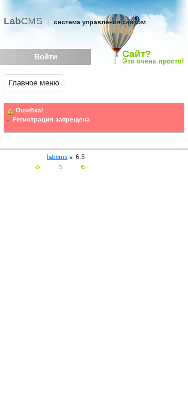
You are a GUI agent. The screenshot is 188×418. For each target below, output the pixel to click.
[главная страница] (38, 167)
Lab (23, 21)
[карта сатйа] (60, 167)
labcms (57, 156)
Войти (45, 57)
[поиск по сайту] (83, 167)
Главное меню (34, 83)
